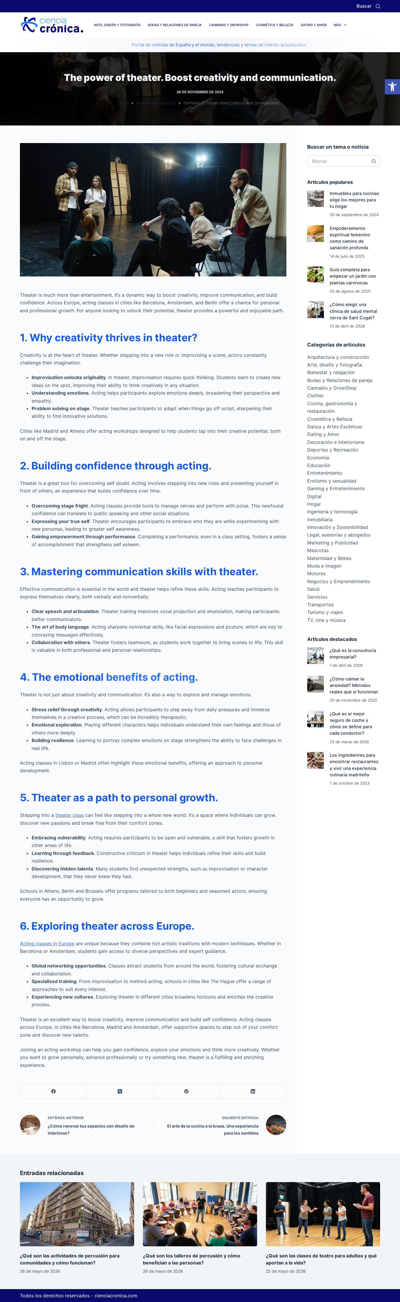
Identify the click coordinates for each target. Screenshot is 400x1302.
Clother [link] (315, 395)
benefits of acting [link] (150, 677)
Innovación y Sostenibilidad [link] (337, 527)
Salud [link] (313, 589)
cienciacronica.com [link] (116, 1295)
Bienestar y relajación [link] (331, 372)
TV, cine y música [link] (326, 620)
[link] (392, 86)
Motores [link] (316, 573)
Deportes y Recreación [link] (332, 450)
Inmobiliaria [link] (320, 519)
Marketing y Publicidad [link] (332, 543)
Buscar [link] (364, 6)
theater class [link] (69, 815)
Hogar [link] (314, 504)
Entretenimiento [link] (324, 473)
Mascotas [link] (318, 550)
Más (337, 25)
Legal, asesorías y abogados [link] (338, 535)
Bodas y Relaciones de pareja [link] (175, 25)
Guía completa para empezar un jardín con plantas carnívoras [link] (353, 276)
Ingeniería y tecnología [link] (332, 512)
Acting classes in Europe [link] (47, 943)
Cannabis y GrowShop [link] (229, 25)
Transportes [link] (320, 604)
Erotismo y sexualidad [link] (331, 481)
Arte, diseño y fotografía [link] (117, 25)
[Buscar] (378, 6)
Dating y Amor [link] (314, 25)
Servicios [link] (317, 597)
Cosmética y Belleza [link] (274, 25)
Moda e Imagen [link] (324, 566)
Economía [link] (318, 458)
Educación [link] (318, 465)
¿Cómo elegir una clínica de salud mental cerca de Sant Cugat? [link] (353, 311)
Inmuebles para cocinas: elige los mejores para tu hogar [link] (355, 200)
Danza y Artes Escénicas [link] (334, 427)
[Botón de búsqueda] (374, 161)
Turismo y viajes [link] (325, 612)
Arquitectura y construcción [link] (338, 357)
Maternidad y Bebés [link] (329, 558)
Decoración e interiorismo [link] (336, 442)
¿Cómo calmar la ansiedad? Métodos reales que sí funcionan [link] (354, 685)
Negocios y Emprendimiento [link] (338, 581)
